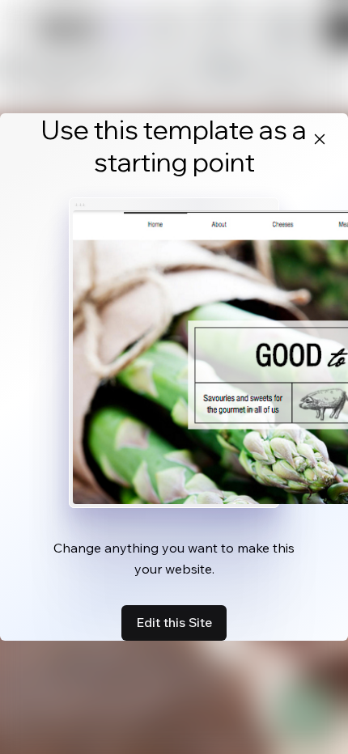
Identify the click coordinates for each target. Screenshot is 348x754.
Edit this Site (174, 622)
